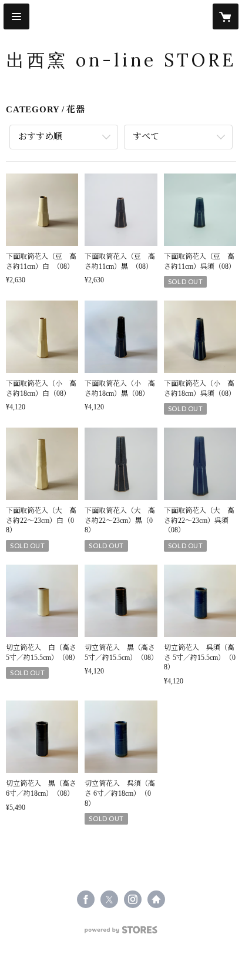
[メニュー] (16, 16)
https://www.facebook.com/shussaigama (86, 899)
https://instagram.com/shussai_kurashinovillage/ (133, 899)
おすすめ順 (40, 136)
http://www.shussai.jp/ (156, 899)
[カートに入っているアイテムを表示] (225, 16)
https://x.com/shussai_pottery (109, 899)
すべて (146, 136)
